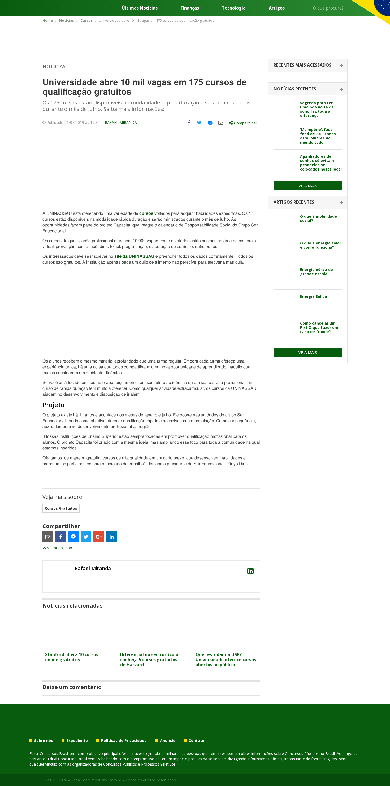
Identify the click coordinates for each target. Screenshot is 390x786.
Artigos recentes (294, 202)
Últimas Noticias (140, 8)
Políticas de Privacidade (124, 741)
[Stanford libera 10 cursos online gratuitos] (76, 646)
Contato (196, 741)
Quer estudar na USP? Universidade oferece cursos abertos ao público (226, 659)
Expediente (77, 741)
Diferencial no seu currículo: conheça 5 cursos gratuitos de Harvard (149, 659)
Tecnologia (234, 8)
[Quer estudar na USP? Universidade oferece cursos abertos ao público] (226, 646)
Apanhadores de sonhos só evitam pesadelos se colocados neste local (321, 163)
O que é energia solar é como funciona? (320, 245)
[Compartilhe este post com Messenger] (210, 122)
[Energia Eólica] (285, 302)
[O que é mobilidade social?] (285, 222)
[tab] (307, 65)
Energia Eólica (313, 296)
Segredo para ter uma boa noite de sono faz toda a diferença (317, 109)
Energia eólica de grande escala (316, 271)
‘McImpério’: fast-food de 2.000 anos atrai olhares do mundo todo (318, 136)
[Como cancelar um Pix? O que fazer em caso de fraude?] (285, 329)
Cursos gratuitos (61, 508)
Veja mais (307, 185)
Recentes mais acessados (302, 65)
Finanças (190, 8)
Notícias (54, 66)
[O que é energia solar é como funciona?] (285, 249)
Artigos (277, 8)
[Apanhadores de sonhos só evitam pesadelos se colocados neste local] (285, 162)
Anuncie (167, 741)
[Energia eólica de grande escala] (285, 276)
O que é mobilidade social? (318, 218)
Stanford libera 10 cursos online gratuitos (71, 657)
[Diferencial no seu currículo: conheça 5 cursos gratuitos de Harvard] (151, 646)
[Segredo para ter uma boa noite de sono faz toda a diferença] (285, 109)
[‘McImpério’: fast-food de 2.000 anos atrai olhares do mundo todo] (285, 136)
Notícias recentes (295, 89)
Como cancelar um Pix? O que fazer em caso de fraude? (319, 327)
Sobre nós (43, 741)
